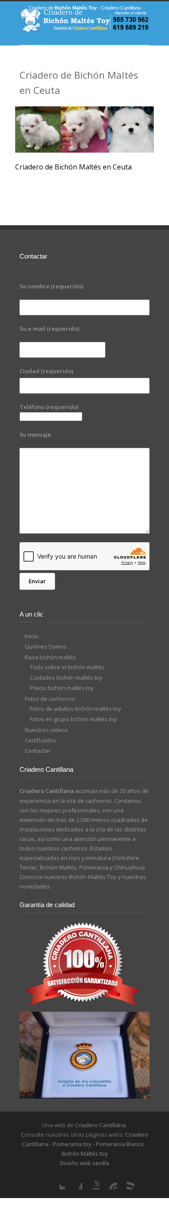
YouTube (91, 1180)
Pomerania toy (72, 1144)
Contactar (37, 750)
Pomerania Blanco (120, 1144)
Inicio (31, 636)
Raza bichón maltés (50, 657)
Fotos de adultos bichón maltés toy (75, 709)
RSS (125, 1180)
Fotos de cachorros (50, 699)
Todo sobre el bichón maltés (67, 667)
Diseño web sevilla (84, 1163)
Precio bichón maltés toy (62, 688)
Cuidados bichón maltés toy (66, 677)
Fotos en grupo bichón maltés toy (73, 719)
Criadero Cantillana (100, 1125)
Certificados (40, 740)
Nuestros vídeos (46, 730)
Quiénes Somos (46, 646)
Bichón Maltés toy (85, 1153)
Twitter (56, 1180)
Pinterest (108, 1180)
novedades (35, 886)
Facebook (73, 1180)
